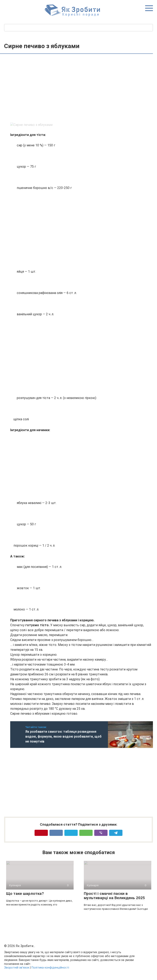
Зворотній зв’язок (16, 967)
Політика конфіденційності (50, 967)
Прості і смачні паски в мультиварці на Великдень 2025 (114, 895)
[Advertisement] (81, 88)
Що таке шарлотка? (25, 893)
